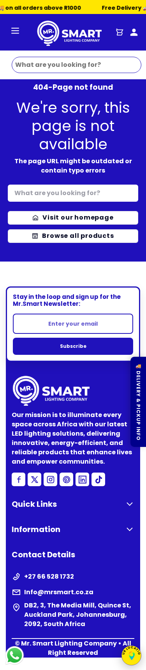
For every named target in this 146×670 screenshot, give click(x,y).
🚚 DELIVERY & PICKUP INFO (138, 402)
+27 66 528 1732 (49, 576)
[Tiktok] (98, 479)
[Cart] (119, 32)
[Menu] (15, 32)
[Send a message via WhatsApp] (14, 655)
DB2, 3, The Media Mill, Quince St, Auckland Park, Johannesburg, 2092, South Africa (77, 614)
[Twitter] (34, 479)
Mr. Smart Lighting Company (69, 643)
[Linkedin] (82, 479)
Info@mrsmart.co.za (58, 592)
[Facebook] (18, 479)
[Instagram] (50, 479)
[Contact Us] (134, 32)
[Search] (131, 191)
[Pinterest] (66, 479)
